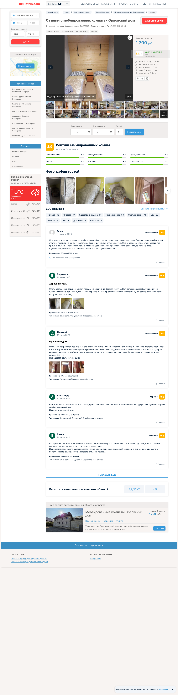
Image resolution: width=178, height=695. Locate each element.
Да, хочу (134, 489)
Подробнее (159, 528)
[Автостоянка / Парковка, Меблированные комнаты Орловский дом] (50, 105)
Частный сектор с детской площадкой (29, 561)
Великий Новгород (19, 151)
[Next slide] (167, 190)
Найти (25, 42)
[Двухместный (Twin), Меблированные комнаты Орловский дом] (138, 105)
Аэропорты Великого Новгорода (20, 117)
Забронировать (154, 21)
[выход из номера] (67, 105)
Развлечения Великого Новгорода (21, 105)
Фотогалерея (17, 166)
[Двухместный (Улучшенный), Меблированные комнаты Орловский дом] (102, 114)
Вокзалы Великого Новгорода (24, 111)
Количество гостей (19, 29)
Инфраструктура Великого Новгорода (23, 97)
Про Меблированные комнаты (75, 32)
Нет (155, 489)
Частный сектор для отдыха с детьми (29, 558)
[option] (89, 68)
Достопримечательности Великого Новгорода (22, 90)
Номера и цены (53, 32)
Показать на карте (98, 26)
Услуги (94, 32)
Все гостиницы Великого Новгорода (22, 129)
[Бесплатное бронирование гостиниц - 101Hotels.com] (29, 4)
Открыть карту (25, 66)
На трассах (95, 558)
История (15, 156)
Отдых (14, 161)
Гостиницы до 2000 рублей (23, 136)
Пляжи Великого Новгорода (23, 123)
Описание (108, 521)
